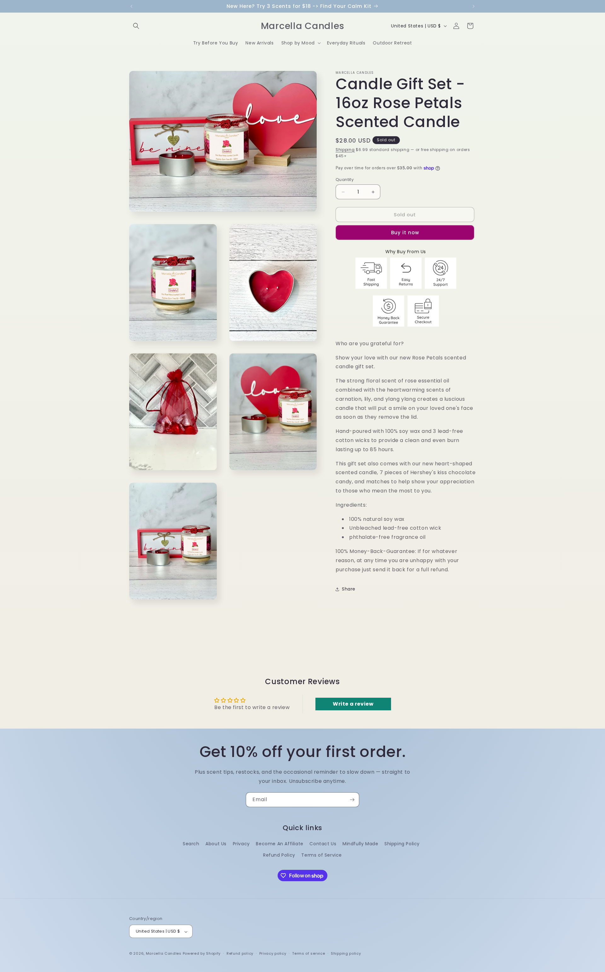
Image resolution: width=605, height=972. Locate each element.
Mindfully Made (360, 844)
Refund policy (240, 953)
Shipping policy (346, 953)
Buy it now (405, 233)
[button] (136, 26)
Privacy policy (272, 953)
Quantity (345, 180)
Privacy (241, 844)
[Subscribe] (352, 799)
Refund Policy (279, 855)
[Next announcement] (474, 6)
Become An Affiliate (279, 844)
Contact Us (322, 844)
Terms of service (308, 953)
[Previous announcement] (131, 6)
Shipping (345, 149)
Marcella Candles (164, 953)
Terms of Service (321, 855)
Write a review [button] (353, 703)
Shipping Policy (402, 844)
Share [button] (348, 589)
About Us (216, 844)
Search (191, 844)
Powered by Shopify (202, 953)
